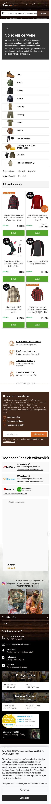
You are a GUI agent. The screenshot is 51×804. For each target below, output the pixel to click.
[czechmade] (14, 248)
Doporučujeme (8, 171)
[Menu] (45, 4)
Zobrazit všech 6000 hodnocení (30, 470)
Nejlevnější (21, 171)
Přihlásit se (39, 434)
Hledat (43, 14)
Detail (13, 233)
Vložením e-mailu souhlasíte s (23, 440)
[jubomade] (14, 294)
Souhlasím (24, 798)
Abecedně (22, 176)
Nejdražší (31, 171)
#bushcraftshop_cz (24, 586)
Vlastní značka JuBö (25, 372)
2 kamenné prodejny (25, 360)
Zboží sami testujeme (26, 351)
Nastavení (24, 790)
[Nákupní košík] (38, 3)
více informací (25, 678)
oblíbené (33, 4)
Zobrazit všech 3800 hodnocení (30, 481)
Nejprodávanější (9, 176)
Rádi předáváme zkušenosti (28, 341)
